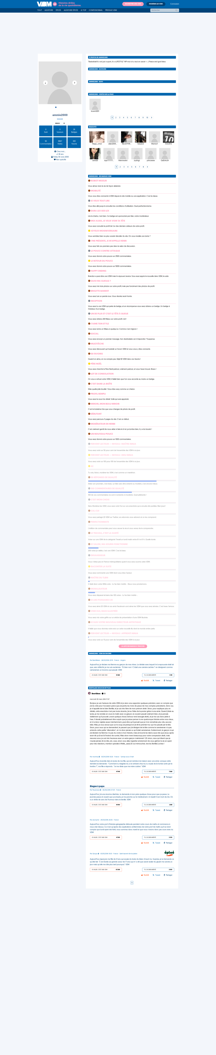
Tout (39, 10)
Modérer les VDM (156, 4)
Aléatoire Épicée (71, 10)
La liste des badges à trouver (132, 646)
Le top (83, 10)
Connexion (174, 4)
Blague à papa (97, 786)
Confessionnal (96, 10)
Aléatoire (49, 10)
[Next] (151, 117)
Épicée (58, 10)
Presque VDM (111, 10)
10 (147, 118)
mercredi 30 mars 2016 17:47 (99, 699)
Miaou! (57, 123)
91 (64, 123)
